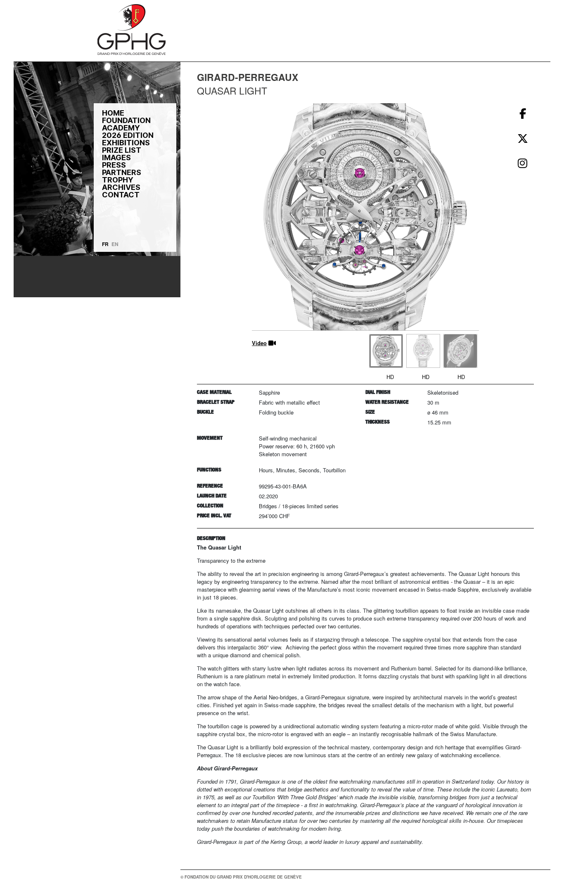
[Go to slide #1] (386, 350)
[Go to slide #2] (423, 350)
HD (390, 377)
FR (105, 244)
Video (259, 343)
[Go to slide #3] (460, 350)
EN (114, 244)
